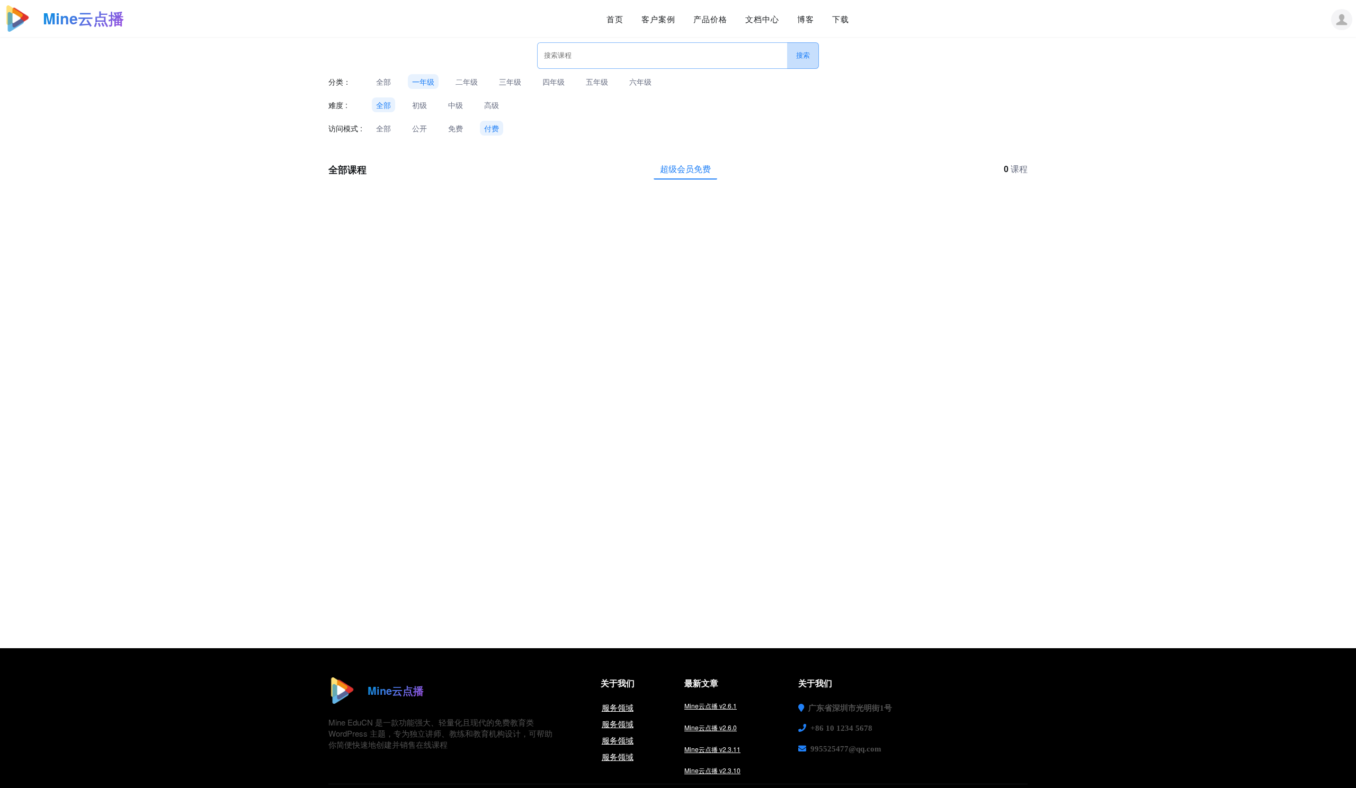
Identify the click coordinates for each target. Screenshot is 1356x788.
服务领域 (618, 707)
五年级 (597, 81)
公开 (419, 128)
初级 (419, 105)
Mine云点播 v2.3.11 (712, 749)
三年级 (510, 81)
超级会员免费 (685, 169)
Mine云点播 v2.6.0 (710, 727)
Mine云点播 (83, 18)
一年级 (423, 81)
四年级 (553, 81)
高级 (491, 105)
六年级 (640, 81)
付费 (491, 128)
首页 (614, 18)
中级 (455, 105)
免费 (455, 128)
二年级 (467, 81)
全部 (383, 81)
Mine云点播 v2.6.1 (710, 705)
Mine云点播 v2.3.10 (712, 770)
